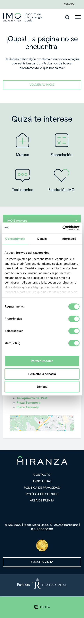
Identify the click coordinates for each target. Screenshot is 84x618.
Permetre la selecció (42, 374)
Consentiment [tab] (15, 238)
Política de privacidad (42, 487)
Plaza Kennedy (28, 407)
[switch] (74, 319)
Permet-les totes (42, 361)
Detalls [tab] (42, 238)
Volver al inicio (42, 84)
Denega (42, 386)
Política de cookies (42, 494)
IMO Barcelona (17, 220)
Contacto (42, 474)
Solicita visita (42, 561)
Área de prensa (42, 500)
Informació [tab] (69, 238)
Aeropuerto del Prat (32, 398)
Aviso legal (42, 481)
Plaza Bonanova (28, 402)
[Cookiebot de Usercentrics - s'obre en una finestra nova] (62, 227)
